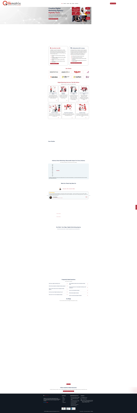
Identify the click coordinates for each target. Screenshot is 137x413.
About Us (65, 3)
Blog (70, 3)
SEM (53, 326)
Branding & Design (82, 112)
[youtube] (47, 402)
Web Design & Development (68, 112)
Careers (73, 3)
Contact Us (76, 3)
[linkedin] (45, 402)
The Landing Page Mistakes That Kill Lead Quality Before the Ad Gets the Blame (60, 352)
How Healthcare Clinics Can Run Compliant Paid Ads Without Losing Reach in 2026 (61, 379)
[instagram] (46, 402)
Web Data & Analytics (54, 112)
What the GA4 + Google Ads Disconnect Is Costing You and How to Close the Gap (61, 325)
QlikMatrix (58, 411)
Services (68, 3)
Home (62, 3)
